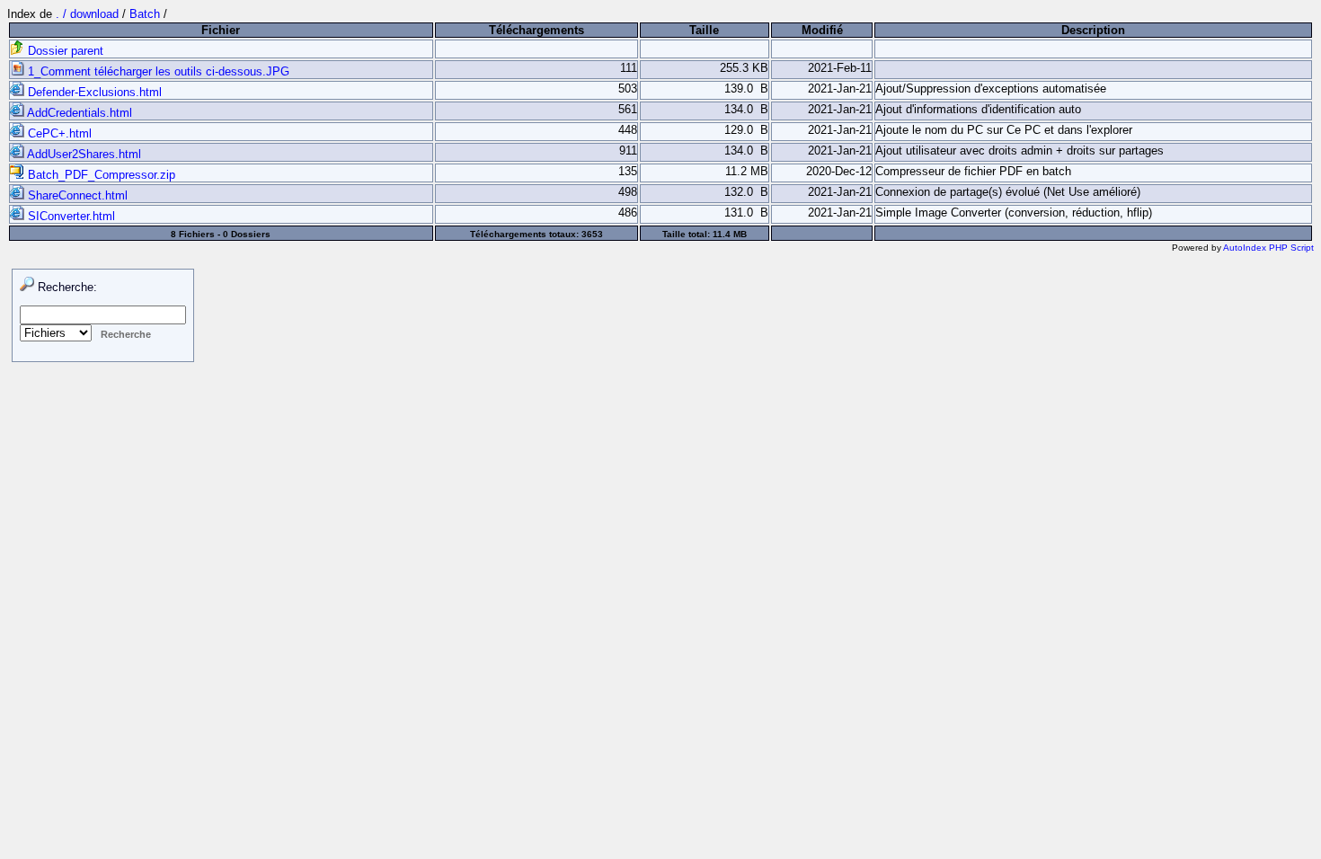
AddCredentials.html (78, 113)
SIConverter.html (69, 216)
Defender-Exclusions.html (93, 92)
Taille (704, 30)
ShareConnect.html (76, 195)
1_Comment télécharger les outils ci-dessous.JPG (156, 71)
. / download (89, 14)
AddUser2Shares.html (82, 154)
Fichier (220, 30)
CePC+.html (58, 133)
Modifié (822, 30)
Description (1093, 30)
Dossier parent (63, 51)
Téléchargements (536, 30)
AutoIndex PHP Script (1268, 247)
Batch (144, 14)
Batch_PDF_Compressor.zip (99, 175)
